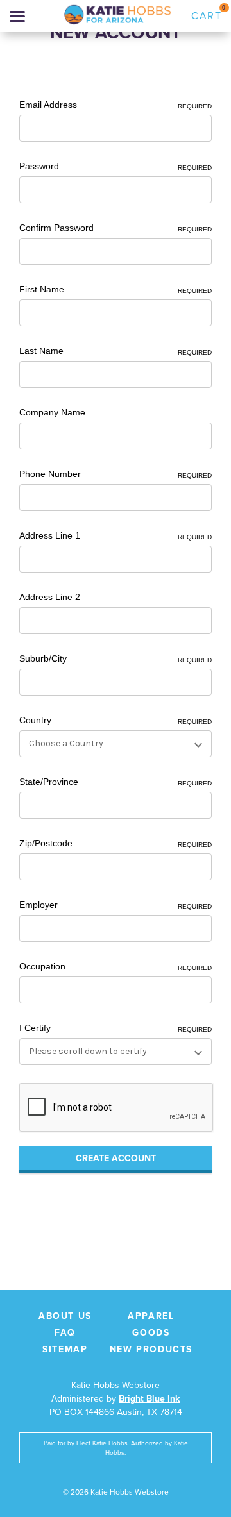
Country (115, 720)
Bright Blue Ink (149, 1398)
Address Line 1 (115, 535)
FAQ (65, 1332)
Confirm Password (115, 227)
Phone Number (115, 474)
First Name (115, 289)
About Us (65, 1316)
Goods (150, 1332)
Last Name (115, 351)
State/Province (115, 781)
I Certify (115, 1028)
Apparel (151, 1316)
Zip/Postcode (115, 843)
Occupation (115, 966)
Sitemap (64, 1349)
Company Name (52, 412)
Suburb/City (115, 658)
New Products (151, 1349)
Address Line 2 (49, 597)
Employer (115, 905)
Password (115, 166)
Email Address (115, 104)
